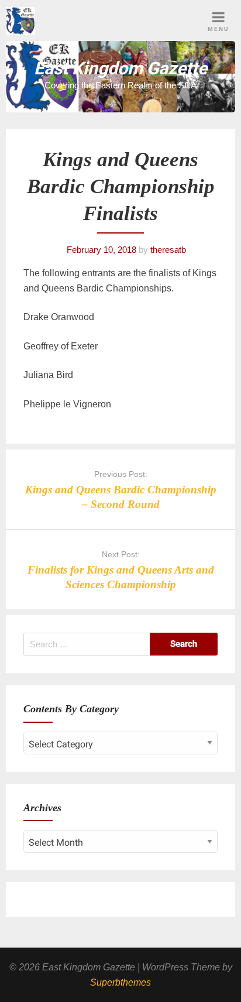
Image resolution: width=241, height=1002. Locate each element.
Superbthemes (120, 982)
